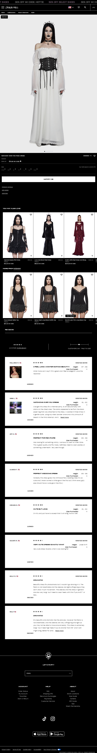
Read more (65, 417)
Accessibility (37, 749)
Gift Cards (73, 701)
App (73, 703)
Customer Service (48, 701)
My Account (23, 693)
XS (8, 170)
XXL (35, 170)
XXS (2, 170)
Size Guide (73, 696)
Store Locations (73, 693)
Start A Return (23, 698)
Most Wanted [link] (23, 12)
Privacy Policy (6, 749)
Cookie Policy (27, 749)
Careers (73, 698)
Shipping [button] (5, 193)
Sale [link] (32, 12)
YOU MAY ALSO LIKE (11, 208)
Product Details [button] (7, 187)
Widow (3, 158)
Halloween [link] (11, 12)
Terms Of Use (17, 749)
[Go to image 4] (48, 151)
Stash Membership (73, 706)
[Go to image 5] (49, 151)
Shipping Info (48, 693)
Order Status (23, 691)
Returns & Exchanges (48, 696)
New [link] (3, 12)
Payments (48, 698)
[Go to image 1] (44, 151)
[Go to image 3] (47, 151)
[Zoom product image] (48, 84)
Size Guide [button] (5, 190)
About (73, 691)
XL (29, 170)
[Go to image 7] (52, 151)
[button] (29, 2)
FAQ (48, 691)
